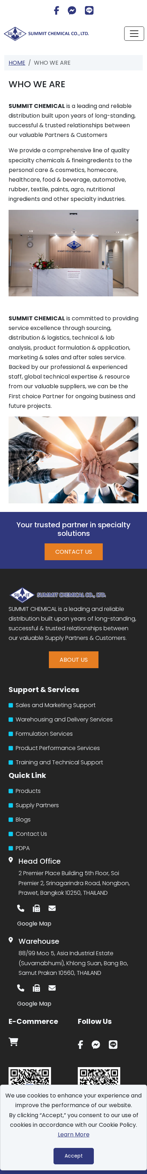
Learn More (74, 1134)
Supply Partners (36, 805)
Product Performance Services (57, 748)
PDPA (22, 848)
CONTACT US (73, 552)
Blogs (22, 819)
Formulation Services (43, 734)
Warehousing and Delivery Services (63, 719)
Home (17, 63)
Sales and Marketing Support (55, 705)
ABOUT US (74, 660)
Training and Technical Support (58, 762)
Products (27, 791)
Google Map (34, 923)
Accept (74, 1155)
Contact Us (30, 834)
